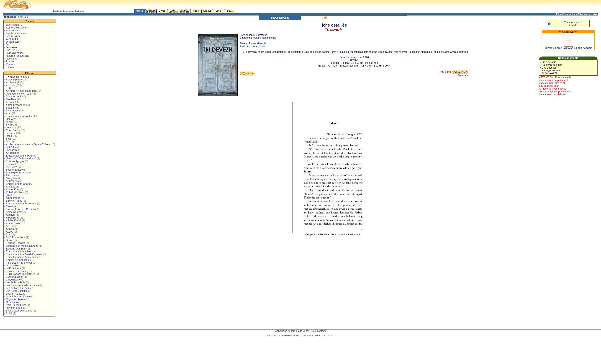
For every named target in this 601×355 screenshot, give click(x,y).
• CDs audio (11, 39)
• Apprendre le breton (16, 27)
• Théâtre (9, 67)
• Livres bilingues (13, 53)
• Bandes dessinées (15, 33)
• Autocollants (12, 30)
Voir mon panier (573, 22)
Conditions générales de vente (292, 331)
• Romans (9, 64)
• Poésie (9, 61)
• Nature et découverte (16, 55)
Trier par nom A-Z (19, 76)
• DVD (7, 44)
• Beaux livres (12, 36)
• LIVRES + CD (12, 50)
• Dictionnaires (12, 41)
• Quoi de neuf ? (13, 24)
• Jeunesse (10, 47)
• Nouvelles (10, 58)
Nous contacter (319, 331)
